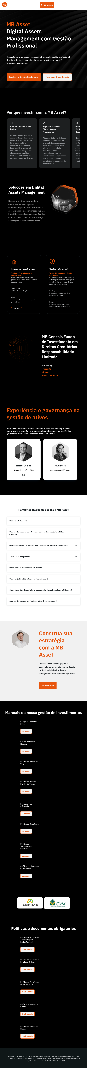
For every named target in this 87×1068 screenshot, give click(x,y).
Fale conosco (48, 685)
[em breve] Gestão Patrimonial (23, 77)
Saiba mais (16, 309)
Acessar (26, 731)
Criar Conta (47, 5)
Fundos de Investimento (57, 77)
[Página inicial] (4, 5)
